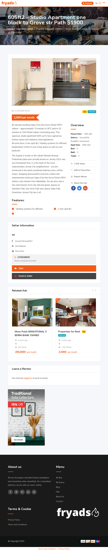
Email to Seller (25, 276)
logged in (28, 378)
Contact (59, 501)
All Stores (60, 482)
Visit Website (20, 246)
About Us (60, 496)
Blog (58, 487)
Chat (21, 268)
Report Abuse (80, 176)
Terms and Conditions (17, 524)
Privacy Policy (14, 520)
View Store (19, 251)
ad (13, 234)
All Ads (59, 478)
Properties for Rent (69, 331)
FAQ (58, 492)
